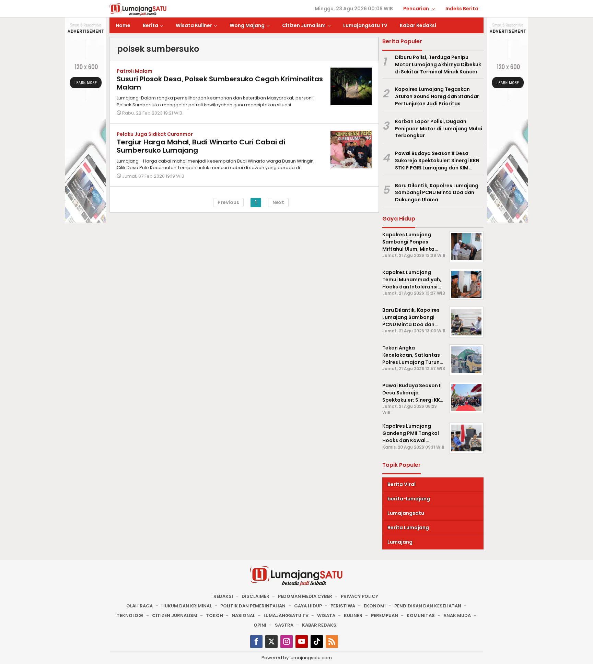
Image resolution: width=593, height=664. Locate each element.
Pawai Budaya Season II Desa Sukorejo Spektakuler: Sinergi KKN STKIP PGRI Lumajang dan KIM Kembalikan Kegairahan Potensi (437, 160)
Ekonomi (375, 606)
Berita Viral (401, 484)
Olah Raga (139, 606)
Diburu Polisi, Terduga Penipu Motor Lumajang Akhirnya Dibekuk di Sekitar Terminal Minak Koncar (438, 64)
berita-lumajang (408, 498)
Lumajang (399, 541)
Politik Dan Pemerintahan (253, 606)
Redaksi (223, 596)
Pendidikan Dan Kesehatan (427, 606)
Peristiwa (342, 606)
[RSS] (332, 641)
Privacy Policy (359, 596)
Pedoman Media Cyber (305, 596)
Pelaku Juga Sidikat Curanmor (155, 134)
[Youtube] (301, 641)
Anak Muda (457, 615)
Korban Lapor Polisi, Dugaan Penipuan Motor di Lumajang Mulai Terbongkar (438, 128)
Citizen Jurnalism (174, 615)
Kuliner (353, 615)
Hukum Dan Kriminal (186, 606)
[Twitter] (271, 641)
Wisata (326, 615)
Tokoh (214, 615)
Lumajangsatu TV (286, 615)
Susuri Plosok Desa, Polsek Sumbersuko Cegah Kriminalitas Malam (220, 83)
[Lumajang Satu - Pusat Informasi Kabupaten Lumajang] (138, 8)
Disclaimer (255, 596)
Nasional (243, 615)
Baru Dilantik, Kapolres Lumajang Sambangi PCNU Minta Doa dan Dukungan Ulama (436, 192)
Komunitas (421, 615)
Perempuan (384, 615)
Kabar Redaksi (320, 625)
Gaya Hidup (308, 606)
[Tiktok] (317, 641)
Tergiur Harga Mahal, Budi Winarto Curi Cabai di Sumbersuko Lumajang (201, 146)
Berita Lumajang (408, 527)
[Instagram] (286, 641)
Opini (260, 625)
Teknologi (130, 615)
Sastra (284, 625)
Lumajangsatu (405, 513)
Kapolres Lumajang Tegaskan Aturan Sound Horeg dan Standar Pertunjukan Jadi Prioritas (437, 96)
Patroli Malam (134, 71)
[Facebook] (256, 641)
